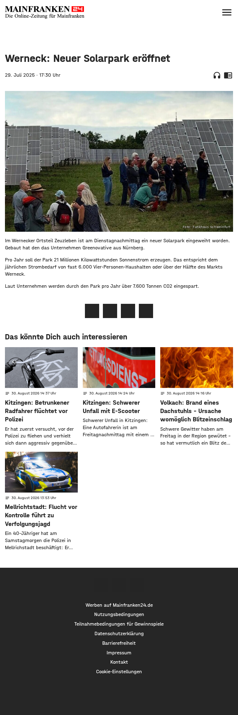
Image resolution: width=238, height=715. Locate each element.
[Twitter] (119, 585)
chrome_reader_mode (228, 75)
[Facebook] (101, 585)
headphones (217, 75)
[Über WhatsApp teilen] (128, 311)
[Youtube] (137, 585)
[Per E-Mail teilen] (146, 311)
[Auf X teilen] (110, 311)
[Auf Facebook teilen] (92, 311)
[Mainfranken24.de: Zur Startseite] (44, 12)
